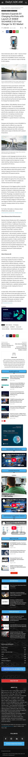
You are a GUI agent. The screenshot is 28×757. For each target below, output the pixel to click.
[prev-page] (2, 421)
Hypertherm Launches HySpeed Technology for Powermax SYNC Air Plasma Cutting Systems (18, 594)
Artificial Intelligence (4, 395)
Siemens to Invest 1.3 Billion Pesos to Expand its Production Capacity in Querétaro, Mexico (18, 415)
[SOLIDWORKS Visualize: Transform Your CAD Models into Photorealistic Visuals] (5, 545)
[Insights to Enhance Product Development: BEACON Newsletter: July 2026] (5, 567)
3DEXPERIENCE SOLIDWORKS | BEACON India (14, 516)
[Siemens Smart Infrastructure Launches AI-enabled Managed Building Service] (5, 394)
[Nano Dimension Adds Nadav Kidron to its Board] (5, 587)
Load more (13, 573)
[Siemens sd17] (14, 314)
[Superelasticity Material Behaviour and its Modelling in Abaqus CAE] (5, 552)
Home (2, 7)
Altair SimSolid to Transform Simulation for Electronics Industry (7, 345)
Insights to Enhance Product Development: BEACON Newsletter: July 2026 (18, 567)
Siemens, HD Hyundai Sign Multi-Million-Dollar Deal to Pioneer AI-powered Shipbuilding (17, 377)
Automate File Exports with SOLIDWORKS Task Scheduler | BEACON (17, 559)
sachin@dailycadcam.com (7, 726)
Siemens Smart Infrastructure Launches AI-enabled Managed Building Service (17, 393)
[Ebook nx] (14, 486)
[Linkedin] (16, 738)
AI (2, 387)
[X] (10, 31)
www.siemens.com (7, 303)
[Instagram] (11, 738)
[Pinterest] (14, 31)
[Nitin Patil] (2, 28)
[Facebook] (7, 31)
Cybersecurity (4, 410)
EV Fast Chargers (5, 326)
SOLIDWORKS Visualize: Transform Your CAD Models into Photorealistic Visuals (18, 544)
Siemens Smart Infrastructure (17, 328)
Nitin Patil (6, 27)
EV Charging (15, 324)
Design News (7, 7)
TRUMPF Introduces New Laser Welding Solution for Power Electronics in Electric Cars (17, 401)
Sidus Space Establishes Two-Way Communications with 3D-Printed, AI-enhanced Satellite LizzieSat (21, 347)
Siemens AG (18, 326)
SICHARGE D (12, 326)
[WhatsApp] (17, 31)
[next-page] (5, 421)
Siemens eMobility (5, 328)
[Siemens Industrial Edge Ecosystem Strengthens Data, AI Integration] (5, 408)
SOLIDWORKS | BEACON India (14, 449)
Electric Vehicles (14, 10)
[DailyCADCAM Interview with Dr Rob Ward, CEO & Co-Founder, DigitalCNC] (5, 627)
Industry (8, 10)
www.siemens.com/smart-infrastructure (11, 212)
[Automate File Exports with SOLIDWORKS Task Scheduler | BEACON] (5, 560)
